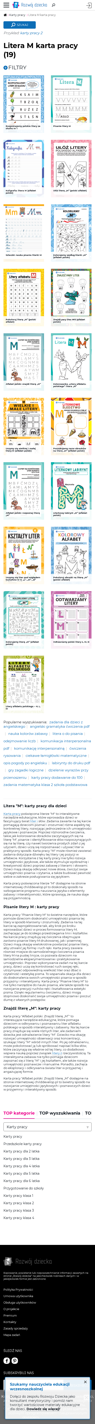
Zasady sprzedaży (15, 1328)
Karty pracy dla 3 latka (21, 1159)
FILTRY (17, 67)
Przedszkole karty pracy (22, 1144)
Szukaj (22, 25)
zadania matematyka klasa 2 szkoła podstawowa (45, 784)
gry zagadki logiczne (26, 770)
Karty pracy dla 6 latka (21, 1181)
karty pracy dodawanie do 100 (57, 777)
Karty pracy (12, 1137)
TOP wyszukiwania (59, 1113)
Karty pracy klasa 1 (18, 1196)
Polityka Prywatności (18, 1289)
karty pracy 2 (31, 33)
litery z (57, 1053)
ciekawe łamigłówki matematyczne (56, 755)
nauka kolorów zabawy (28, 733)
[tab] (20, 1115)
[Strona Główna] (31, 5)
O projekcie (11, 1309)
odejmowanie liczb (19, 741)
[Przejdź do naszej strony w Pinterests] (15, 1360)
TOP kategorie (19, 1113)
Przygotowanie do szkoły (23, 1188)
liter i (34, 821)
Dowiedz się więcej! (43, 1409)
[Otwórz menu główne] (6, 5)
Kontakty (9, 1322)
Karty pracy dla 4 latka (21, 1166)
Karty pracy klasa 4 (18, 1218)
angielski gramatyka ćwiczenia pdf (59, 726)
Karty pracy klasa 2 (18, 1203)
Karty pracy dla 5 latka (21, 1174)
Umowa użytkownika (18, 1296)
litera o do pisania (68, 733)
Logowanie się (89, 5)
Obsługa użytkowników (19, 1302)
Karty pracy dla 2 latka (21, 1151)
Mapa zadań (11, 1335)
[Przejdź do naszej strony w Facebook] (6, 1360)
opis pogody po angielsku (25, 763)
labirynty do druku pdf (71, 763)
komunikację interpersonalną (39, 748)
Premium (10, 1315)
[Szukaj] (53, 5)
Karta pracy (12, 814)
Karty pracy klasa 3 (18, 1211)
